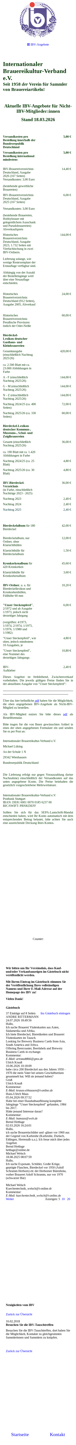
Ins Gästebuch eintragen (55, 1013)
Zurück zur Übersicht (19, 1314)
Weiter (10, 1199)
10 (63, 1199)
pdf (36, 700)
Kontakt (57, 1434)
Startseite (20, 1434)
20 (68, 1199)
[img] (38, 19)
